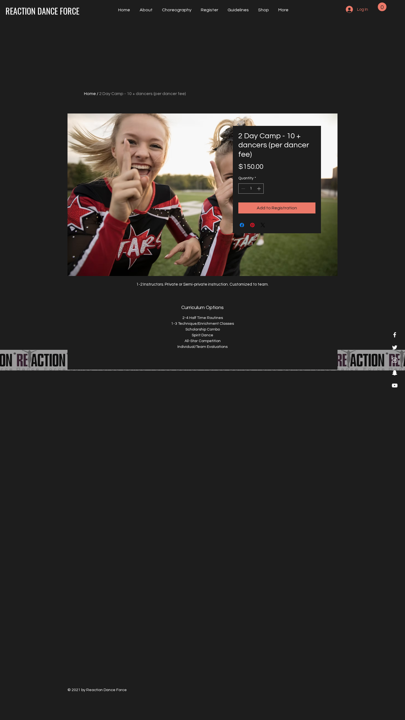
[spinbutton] (251, 188)
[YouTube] (394, 385)
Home (90, 93)
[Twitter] (394, 347)
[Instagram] (394, 360)
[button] (237, 10)
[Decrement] (242, 188)
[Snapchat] (394, 372)
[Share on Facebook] (242, 225)
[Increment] (259, 188)
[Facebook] (394, 334)
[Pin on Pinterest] (252, 225)
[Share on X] (263, 225)
